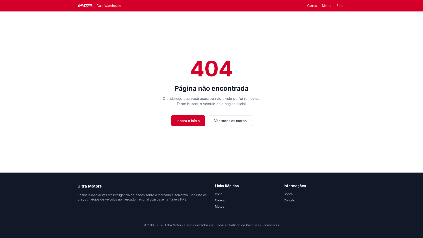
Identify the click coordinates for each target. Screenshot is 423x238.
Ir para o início (188, 121)
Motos (326, 5)
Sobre (340, 5)
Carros (312, 5)
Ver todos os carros (230, 121)
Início (219, 194)
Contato (289, 200)
